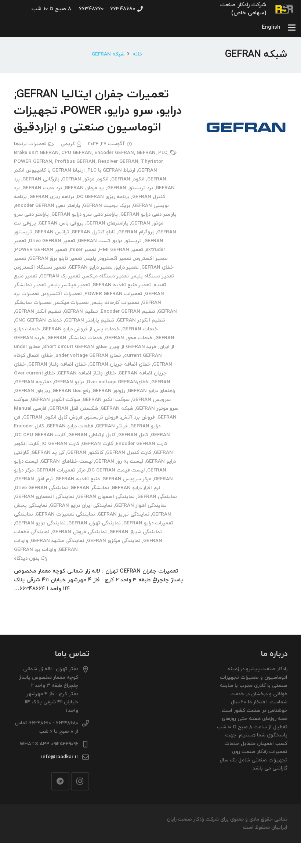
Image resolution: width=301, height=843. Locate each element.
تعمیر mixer (83, 249)
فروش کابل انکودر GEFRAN (53, 417)
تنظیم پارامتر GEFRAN (89, 320)
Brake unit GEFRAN (36, 152)
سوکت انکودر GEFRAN (55, 399)
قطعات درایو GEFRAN (70, 426)
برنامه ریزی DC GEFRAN (103, 196)
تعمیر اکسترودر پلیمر (108, 258)
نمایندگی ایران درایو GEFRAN (81, 505)
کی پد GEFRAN (48, 452)
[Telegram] (60, 781)
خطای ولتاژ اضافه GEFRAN (87, 373)
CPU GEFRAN (76, 152)
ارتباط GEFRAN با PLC (111, 170)
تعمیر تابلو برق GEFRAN (55, 258)
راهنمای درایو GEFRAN (151, 390)
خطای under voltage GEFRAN (88, 355)
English (271, 27)
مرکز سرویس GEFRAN (126, 479)
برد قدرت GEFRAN (42, 187)
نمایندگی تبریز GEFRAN (123, 514)
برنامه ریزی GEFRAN (51, 196)
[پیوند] (284, 9)
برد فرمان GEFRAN (85, 187)
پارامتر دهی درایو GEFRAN (148, 214)
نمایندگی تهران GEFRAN (94, 523)
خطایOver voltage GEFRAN (118, 382)
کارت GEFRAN (97, 443)
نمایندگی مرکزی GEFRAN (114, 540)
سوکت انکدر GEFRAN (106, 399)
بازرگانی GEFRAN (40, 179)
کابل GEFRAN (133, 434)
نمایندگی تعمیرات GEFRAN (65, 514)
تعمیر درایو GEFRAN (91, 267)
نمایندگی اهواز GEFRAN (141, 505)
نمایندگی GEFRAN (157, 496)
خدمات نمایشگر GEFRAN (74, 337)
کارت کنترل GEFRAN (128, 452)
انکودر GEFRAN (128, 179)
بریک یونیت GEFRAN (106, 205)
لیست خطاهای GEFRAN (67, 461)
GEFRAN (146, 152)
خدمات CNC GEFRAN (38, 320)
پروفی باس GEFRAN (61, 223)
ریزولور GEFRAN (32, 390)
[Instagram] (80, 781)
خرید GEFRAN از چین (133, 346)
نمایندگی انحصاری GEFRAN (45, 496)
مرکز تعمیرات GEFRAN (61, 470)
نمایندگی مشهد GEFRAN (57, 540)
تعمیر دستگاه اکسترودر (40, 267)
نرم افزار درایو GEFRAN (136, 487)
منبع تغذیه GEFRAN (77, 479)
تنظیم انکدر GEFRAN (38, 311)
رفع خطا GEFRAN (71, 390)
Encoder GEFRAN (114, 152)
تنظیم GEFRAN (81, 311)
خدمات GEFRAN (140, 329)
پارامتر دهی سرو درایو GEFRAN (84, 214)
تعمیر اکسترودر (151, 258)
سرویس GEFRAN (151, 399)
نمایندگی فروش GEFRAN (79, 531)
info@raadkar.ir (59, 756)
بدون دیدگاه (27, 558)
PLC (162, 152)
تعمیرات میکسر (71, 302)
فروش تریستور (101, 417)
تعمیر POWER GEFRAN (41, 249)
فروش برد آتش (138, 417)
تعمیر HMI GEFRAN (121, 249)
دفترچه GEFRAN (33, 382)
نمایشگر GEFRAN (89, 487)
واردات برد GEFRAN (35, 549)
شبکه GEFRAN (117, 408)
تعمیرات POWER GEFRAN (113, 293)
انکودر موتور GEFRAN (85, 179)
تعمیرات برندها (30, 143)
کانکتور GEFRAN (85, 452)
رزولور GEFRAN (109, 390)
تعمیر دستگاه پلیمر (152, 276)
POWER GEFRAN (33, 161)
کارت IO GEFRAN (60, 443)
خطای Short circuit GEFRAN (75, 346)
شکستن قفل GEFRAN (73, 408)
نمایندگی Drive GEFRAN (41, 487)
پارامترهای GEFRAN (107, 223)
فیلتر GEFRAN (112, 426)
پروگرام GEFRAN (136, 232)
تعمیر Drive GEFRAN (52, 240)
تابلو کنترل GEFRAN (94, 232)
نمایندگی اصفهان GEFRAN (106, 496)
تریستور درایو (127, 240)
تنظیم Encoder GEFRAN (128, 311)
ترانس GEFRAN (52, 232)
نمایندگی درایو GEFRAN (40, 523)
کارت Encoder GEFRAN (141, 443)
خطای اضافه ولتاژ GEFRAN (57, 364)
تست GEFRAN (94, 240)
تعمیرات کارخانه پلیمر (115, 302)
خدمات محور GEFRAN (129, 337)
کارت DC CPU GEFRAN (40, 434)
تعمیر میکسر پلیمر (69, 284)
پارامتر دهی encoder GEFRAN (47, 205)
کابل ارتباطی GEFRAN (92, 434)
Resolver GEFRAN (118, 161)
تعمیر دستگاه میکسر (106, 276)
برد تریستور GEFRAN (130, 187)
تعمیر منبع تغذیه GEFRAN (122, 284)
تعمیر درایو (127, 267)
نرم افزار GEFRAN (34, 479)
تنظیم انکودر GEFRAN (141, 320)
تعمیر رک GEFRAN (60, 276)
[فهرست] (292, 27)
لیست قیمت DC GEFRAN (116, 470)
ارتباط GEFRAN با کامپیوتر (56, 170)
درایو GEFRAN (69, 382)
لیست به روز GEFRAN (119, 461)
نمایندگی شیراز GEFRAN (135, 531)
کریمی (68, 143)
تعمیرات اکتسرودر (62, 293)
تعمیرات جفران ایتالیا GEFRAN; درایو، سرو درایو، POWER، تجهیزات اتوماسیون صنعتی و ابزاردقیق (98, 111)
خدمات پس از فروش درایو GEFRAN (81, 329)
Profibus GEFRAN (75, 161)
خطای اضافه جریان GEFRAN (119, 364)
